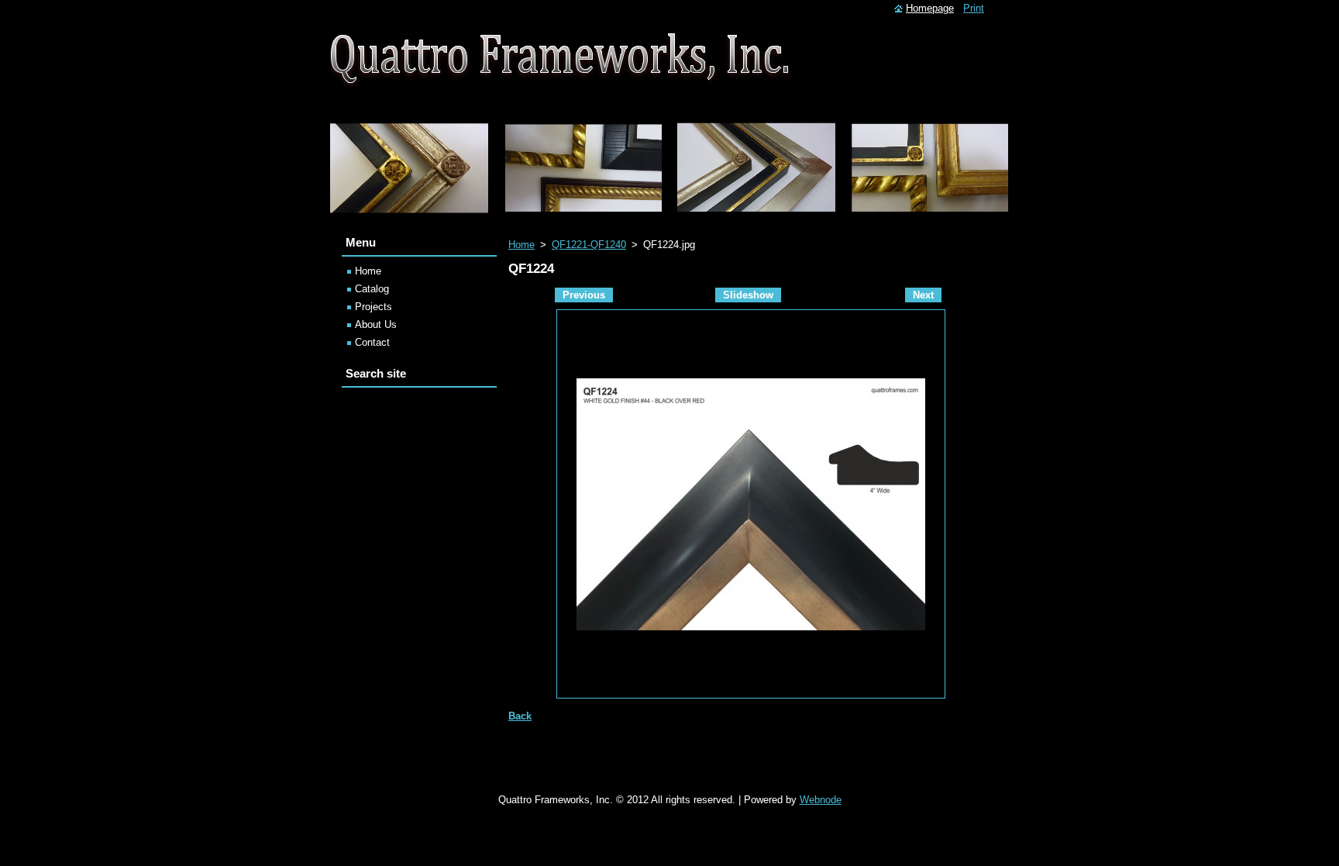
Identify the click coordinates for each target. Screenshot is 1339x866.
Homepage (930, 8)
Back (520, 716)
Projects (373, 306)
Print (973, 8)
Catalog (372, 289)
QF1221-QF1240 (589, 244)
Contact (372, 342)
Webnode (821, 800)
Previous (584, 295)
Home (521, 244)
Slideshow (748, 295)
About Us (376, 324)
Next (923, 295)
